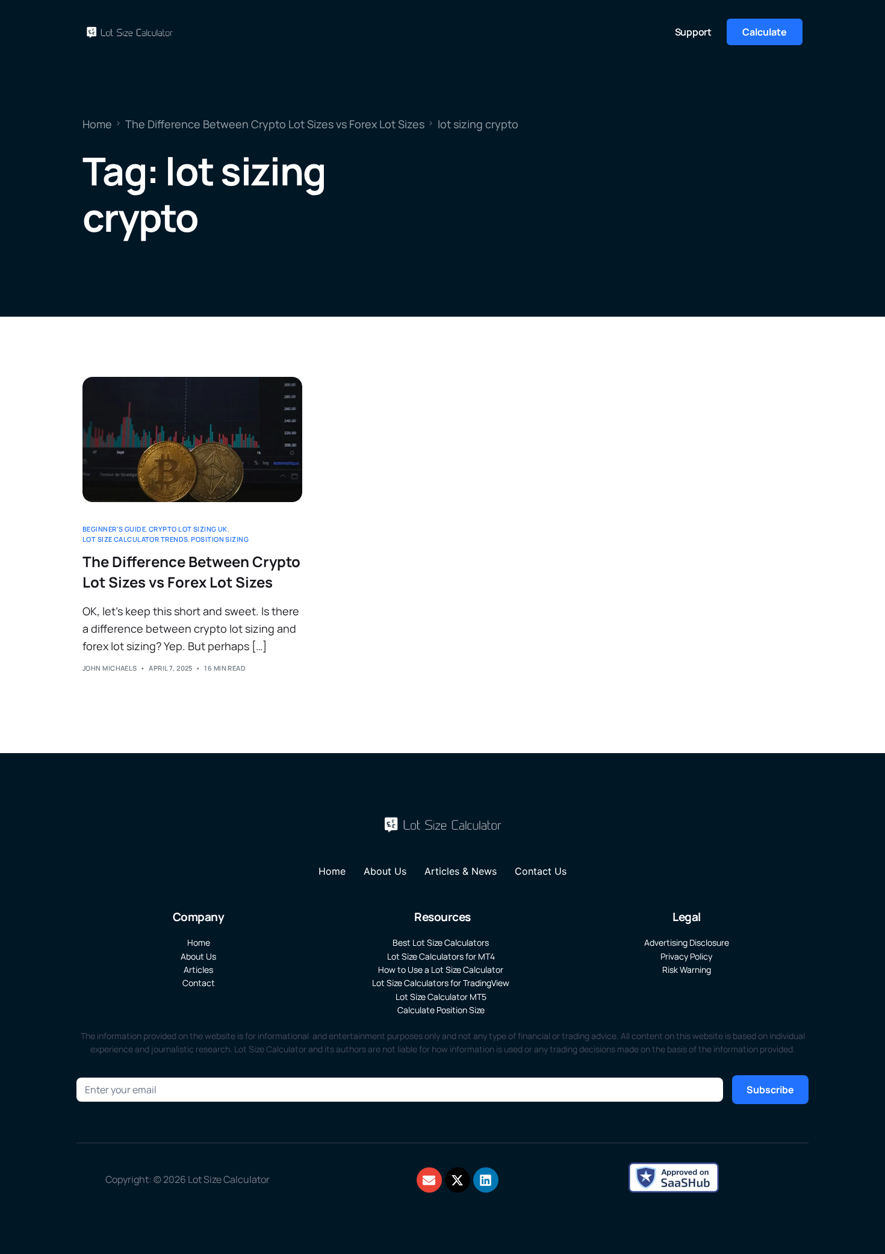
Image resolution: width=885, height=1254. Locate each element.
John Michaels (109, 667)
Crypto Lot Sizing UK (188, 529)
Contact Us (541, 871)
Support (693, 32)
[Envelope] (429, 1180)
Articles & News (460, 871)
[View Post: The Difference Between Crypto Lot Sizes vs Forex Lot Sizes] (192, 439)
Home (332, 871)
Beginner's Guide (114, 529)
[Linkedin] (485, 1180)
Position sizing (220, 539)
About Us (385, 871)
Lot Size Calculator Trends (135, 539)
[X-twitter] (457, 1180)
